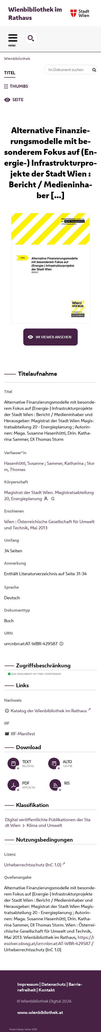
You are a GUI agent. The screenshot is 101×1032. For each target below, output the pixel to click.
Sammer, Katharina (65, 463)
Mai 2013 (38, 528)
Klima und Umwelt (44, 825)
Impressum (28, 984)
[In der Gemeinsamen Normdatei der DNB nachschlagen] (52, 499)
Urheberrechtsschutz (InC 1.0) (32, 865)
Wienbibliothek (17, 58)
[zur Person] (46, 499)
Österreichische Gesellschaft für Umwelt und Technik (49, 525)
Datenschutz (53, 984)
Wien (9, 521)
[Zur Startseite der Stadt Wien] (79, 13)
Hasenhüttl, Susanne (24, 463)
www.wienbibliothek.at (40, 1012)
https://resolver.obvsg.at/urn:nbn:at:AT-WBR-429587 (49, 940)
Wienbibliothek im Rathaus (35, 13)
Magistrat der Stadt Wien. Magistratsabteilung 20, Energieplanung (49, 495)
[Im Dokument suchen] (94, 70)
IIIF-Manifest (23, 734)
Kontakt (47, 990)
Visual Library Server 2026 (23, 1029)
